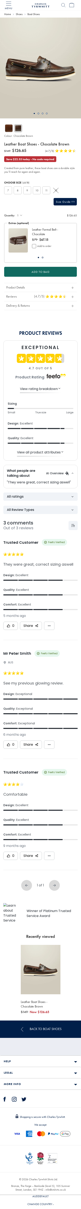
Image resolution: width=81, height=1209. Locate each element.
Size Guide (63, 202)
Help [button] (7, 1061)
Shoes (19, 14)
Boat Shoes (33, 14)
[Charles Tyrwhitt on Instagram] (14, 1099)
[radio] (8, 190)
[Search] (63, 5)
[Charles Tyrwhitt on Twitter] (24, 1099)
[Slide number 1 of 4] (40, 68)
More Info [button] (12, 1084)
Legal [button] (8, 1072)
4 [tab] (47, 113)
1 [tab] (34, 113)
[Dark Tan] (9, 128)
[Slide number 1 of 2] (18, 240)
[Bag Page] (72, 5)
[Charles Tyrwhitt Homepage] (40, 5)
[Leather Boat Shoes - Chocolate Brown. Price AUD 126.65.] (40, 969)
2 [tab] (38, 113)
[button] (50, 231)
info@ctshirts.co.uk (55, 1189)
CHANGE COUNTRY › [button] (40, 1204)
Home (7, 14)
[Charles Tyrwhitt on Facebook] (5, 1099)
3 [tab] (42, 113)
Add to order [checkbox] (44, 246)
